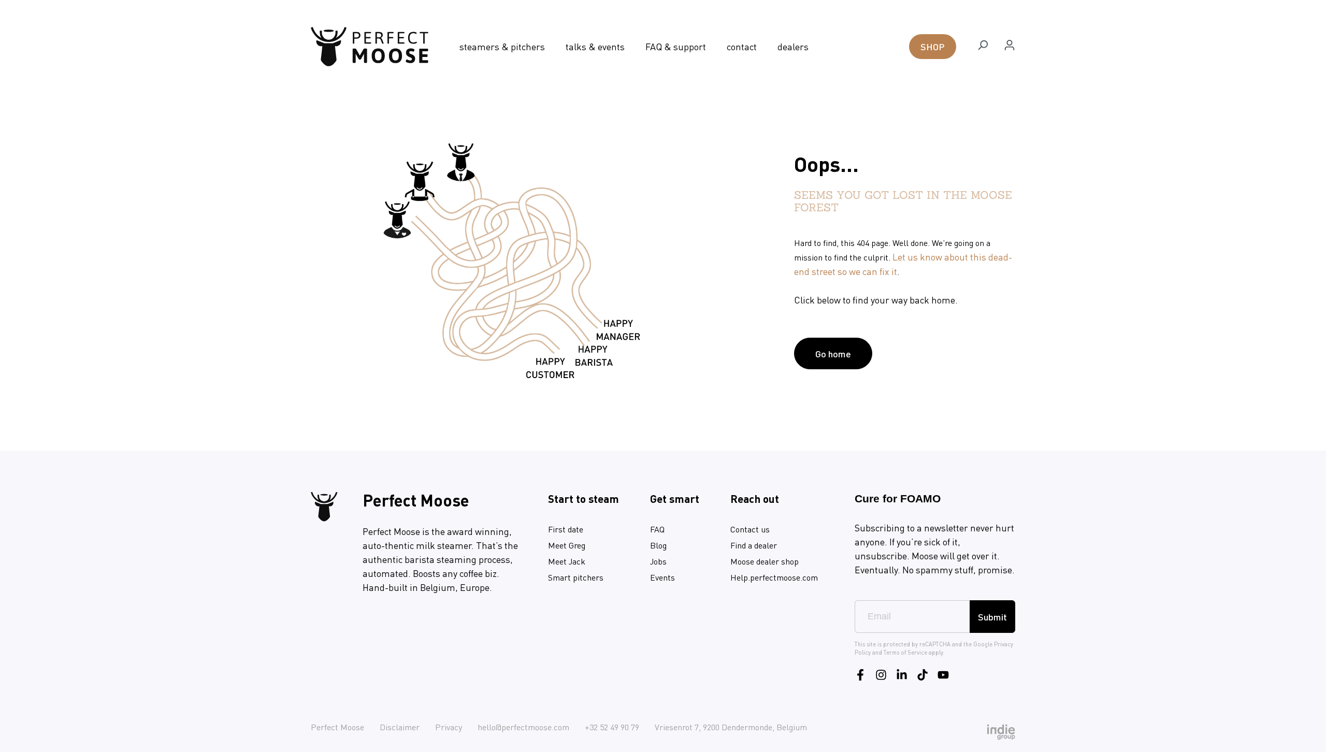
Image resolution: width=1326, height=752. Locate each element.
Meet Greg (566, 545)
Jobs (658, 561)
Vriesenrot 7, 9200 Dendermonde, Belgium (731, 726)
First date (565, 529)
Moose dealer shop (764, 561)
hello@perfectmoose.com (523, 726)
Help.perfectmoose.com (774, 577)
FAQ (657, 529)
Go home (833, 353)
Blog (658, 545)
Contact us (750, 529)
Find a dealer (753, 545)
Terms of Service (905, 652)
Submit (992, 617)
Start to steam (583, 498)
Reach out (754, 498)
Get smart (674, 498)
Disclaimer (400, 726)
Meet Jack (566, 561)
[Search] (982, 46)
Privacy (448, 726)
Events (662, 577)
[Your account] (1009, 46)
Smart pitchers (575, 577)
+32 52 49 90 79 (612, 726)
